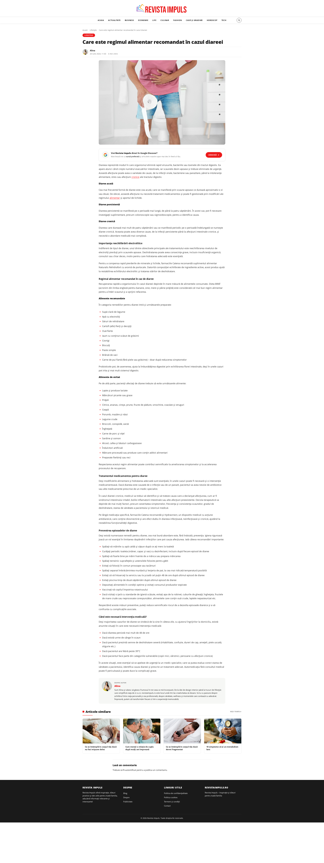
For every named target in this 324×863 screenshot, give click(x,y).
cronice (135, 176)
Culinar (164, 20)
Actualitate (114, 20)
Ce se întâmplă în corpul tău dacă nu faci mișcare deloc (101, 748)
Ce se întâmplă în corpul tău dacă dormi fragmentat (182, 748)
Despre (126, 797)
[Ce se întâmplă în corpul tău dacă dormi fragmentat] (182, 731)
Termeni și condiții (172, 801)
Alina (92, 50)
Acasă (85, 30)
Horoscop (212, 20)
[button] (239, 20)
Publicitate (127, 801)
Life (154, 20)
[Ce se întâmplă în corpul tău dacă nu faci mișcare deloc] (101, 731)
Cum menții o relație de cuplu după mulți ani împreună (139, 748)
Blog (125, 793)
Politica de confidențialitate (176, 793)
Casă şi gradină (194, 20)
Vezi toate (235, 712)
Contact (167, 805)
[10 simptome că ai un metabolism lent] (222, 731)
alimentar (115, 197)
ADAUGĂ (213, 155)
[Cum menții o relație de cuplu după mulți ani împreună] (141, 731)
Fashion (177, 20)
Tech (223, 20)
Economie (143, 20)
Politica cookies (170, 797)
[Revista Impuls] (162, 9)
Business (129, 20)
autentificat (130, 770)
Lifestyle (93, 30)
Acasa (101, 20)
